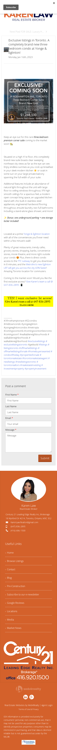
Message (10, 429)
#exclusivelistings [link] (36, 341)
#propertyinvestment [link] (35, 368)
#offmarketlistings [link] (28, 348)
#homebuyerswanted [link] (39, 351)
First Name (12, 394)
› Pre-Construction (15, 586)
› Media (9, 619)
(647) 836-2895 (18, 526)
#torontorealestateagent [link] (35, 358)
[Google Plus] (31, 697)
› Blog (8, 577)
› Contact (10, 569)
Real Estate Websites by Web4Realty (22, 705)
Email (9, 418)
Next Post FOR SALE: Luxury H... (27, 31)
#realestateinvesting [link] (30, 365)
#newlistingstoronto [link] (26, 361)
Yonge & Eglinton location (37, 233)
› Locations (11, 611)
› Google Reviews (14, 603)
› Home (9, 552)
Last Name (10, 406)
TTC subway (24, 260)
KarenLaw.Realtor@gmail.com (24, 522)
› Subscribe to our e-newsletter (22, 594)
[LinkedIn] (25, 697)
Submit (45, 458)
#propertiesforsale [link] (29, 354)
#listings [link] (43, 344)
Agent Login (47, 705)
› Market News (13, 628)
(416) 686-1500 (18, 530)
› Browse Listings (14, 561)
